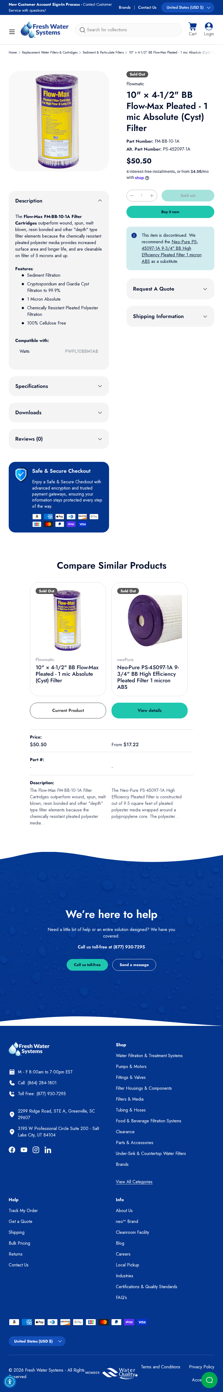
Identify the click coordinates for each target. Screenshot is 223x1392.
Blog (120, 1243)
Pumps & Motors (131, 1066)
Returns (16, 1254)
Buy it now (170, 211)
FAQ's (121, 1297)
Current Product (68, 710)
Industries (124, 1276)
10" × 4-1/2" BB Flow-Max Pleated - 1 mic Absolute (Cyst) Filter (173, 52)
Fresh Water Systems (44, 1370)
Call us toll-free (87, 964)
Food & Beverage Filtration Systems (148, 1121)
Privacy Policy (201, 1367)
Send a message (134, 964)
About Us (124, 1210)
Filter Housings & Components (144, 1088)
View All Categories (134, 1182)
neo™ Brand (127, 1221)
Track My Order (23, 1210)
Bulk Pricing (19, 1243)
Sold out (188, 195)
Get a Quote (20, 1221)
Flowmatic (135, 84)
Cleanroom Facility (132, 1232)
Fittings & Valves (131, 1077)
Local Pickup (127, 1265)
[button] (192, 29)
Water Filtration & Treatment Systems (149, 1055)
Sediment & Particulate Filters (103, 52)
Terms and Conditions (160, 1367)
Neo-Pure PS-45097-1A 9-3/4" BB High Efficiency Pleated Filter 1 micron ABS (172, 251)
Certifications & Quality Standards (146, 1287)
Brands (125, 7)
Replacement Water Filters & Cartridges (50, 52)
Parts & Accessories (134, 1142)
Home (13, 52)
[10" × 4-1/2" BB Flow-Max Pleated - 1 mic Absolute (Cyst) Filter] (68, 620)
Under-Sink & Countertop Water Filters (151, 1153)
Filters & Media (130, 1099)
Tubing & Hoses (131, 1110)
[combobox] (129, 30)
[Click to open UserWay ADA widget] (10, 1381)
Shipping (16, 1232)
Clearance (125, 1132)
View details (150, 710)
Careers (123, 1254)
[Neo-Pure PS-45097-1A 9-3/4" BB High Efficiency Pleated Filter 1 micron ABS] (149, 620)
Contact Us (147, 7)
